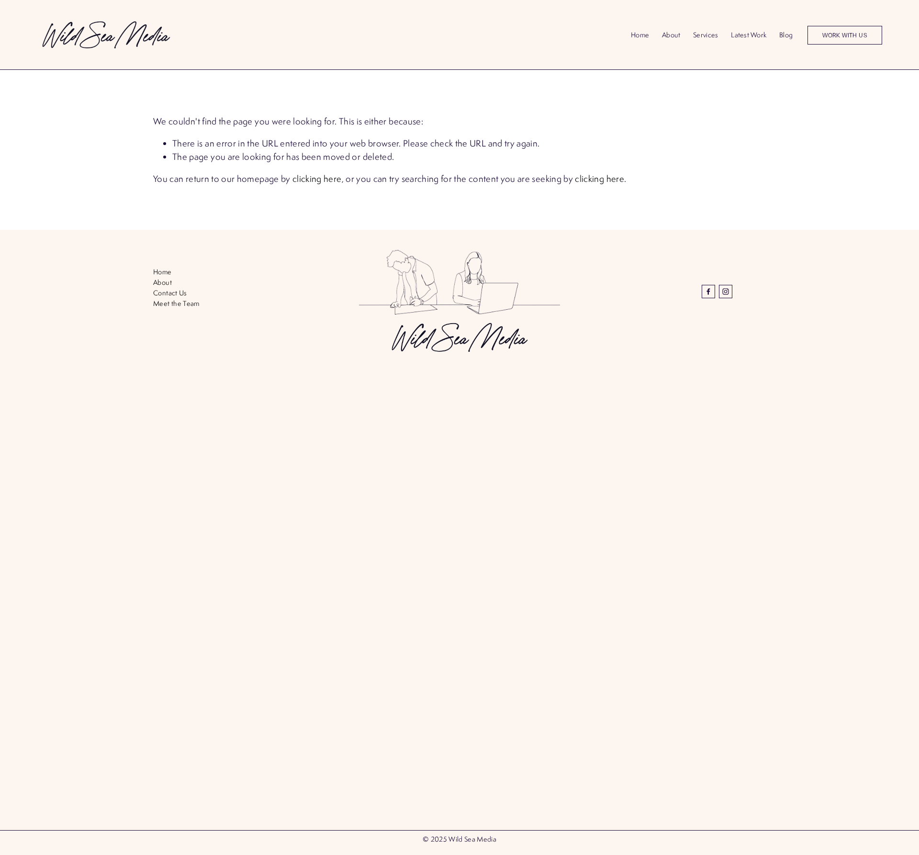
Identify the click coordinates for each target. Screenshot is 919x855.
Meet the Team (176, 303)
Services (705, 34)
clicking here (317, 178)
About (671, 34)
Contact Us (170, 292)
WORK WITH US (844, 35)
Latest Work (748, 34)
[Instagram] (725, 291)
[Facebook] (708, 291)
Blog (786, 34)
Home (640, 34)
